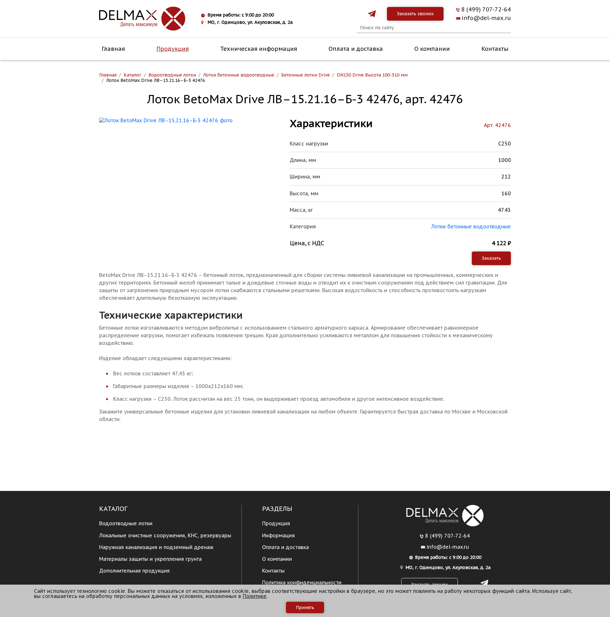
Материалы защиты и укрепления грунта (150, 559)
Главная (113, 48)
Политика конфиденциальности (302, 582)
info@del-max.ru (486, 18)
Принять (305, 607)
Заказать (491, 258)
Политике (255, 596)
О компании (432, 48)
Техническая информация (258, 48)
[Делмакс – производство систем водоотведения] (142, 18)
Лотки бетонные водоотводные (471, 226)
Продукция (172, 48)
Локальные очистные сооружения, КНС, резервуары (165, 535)
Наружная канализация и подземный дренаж (156, 547)
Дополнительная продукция (134, 570)
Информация (278, 535)
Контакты (494, 48)
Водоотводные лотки (125, 523)
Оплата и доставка (356, 48)
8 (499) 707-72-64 (486, 9)
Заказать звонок (415, 14)
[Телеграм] (372, 14)
